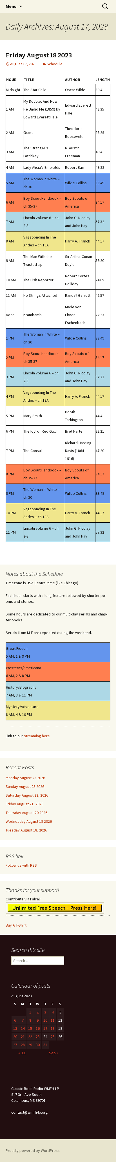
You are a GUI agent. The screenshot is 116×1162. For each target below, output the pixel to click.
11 (53, 1020)
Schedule (55, 63)
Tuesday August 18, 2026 (26, 830)
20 (15, 1036)
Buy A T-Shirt (16, 925)
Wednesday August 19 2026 (29, 821)
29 (30, 1044)
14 (23, 1028)
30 (38, 1044)
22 (30, 1036)
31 (45, 1044)
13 (15, 1028)
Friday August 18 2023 (39, 55)
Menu (11, 6)
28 (23, 1044)
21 (23, 1036)
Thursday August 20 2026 (26, 812)
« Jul (22, 1052)
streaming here (37, 735)
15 (30, 1028)
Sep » (53, 1052)
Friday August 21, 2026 (24, 803)
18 (53, 1028)
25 (53, 1036)
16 (38, 1028)
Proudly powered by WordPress (33, 1150)
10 (45, 1020)
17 (45, 1028)
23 (38, 1036)
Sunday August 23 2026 (25, 786)
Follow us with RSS (21, 865)
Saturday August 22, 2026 (27, 795)
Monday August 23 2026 (25, 777)
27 (15, 1044)
